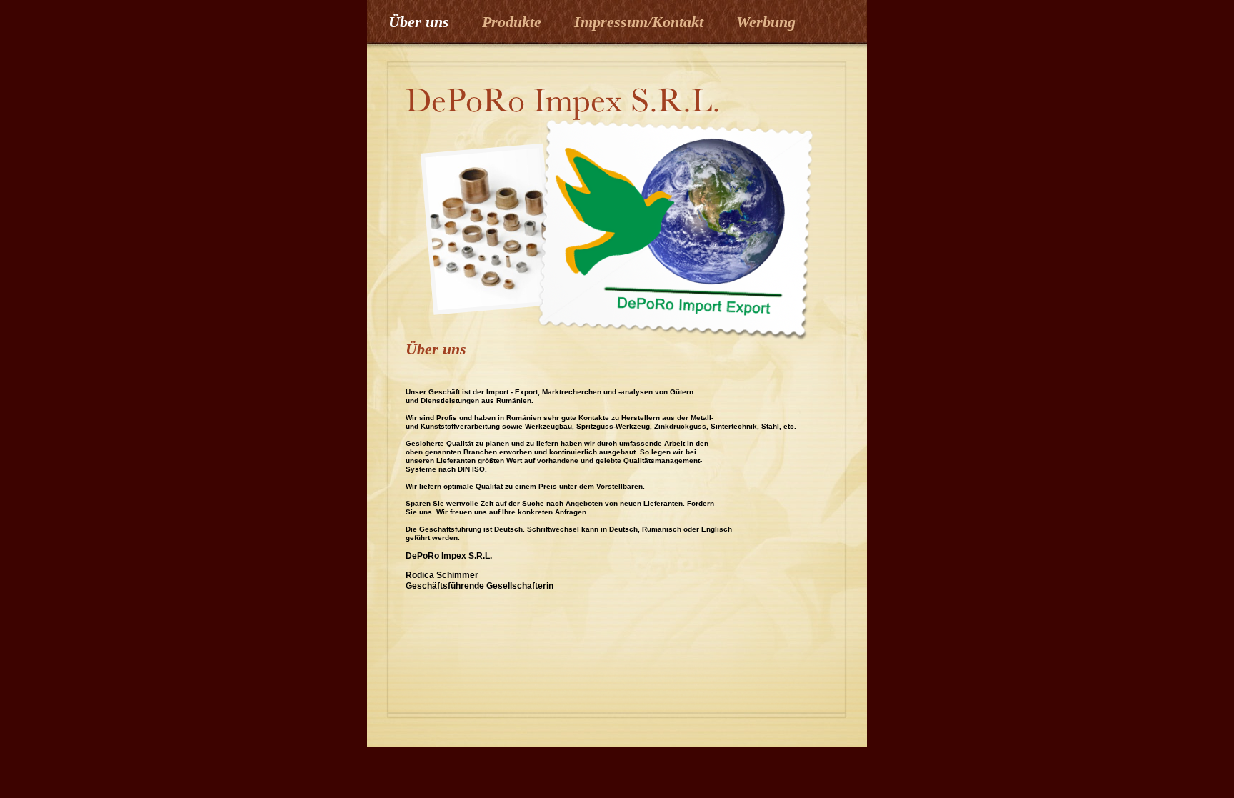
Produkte (514, 22)
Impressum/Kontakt (641, 22)
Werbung (766, 22)
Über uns (420, 22)
